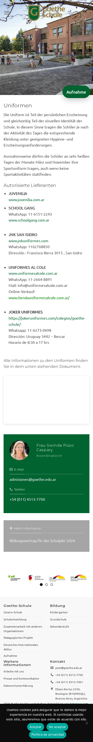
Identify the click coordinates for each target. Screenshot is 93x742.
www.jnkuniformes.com (28, 240)
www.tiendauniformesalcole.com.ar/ (39, 297)
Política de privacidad (47, 734)
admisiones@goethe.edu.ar (33, 479)
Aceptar (36, 727)
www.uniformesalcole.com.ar (33, 273)
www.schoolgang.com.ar (29, 219)
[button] (6, 13)
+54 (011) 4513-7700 (27, 499)
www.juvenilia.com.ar (26, 199)
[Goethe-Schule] (46, 12)
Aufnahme (76, 91)
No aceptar (57, 727)
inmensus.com (79, 701)
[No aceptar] (86, 724)
